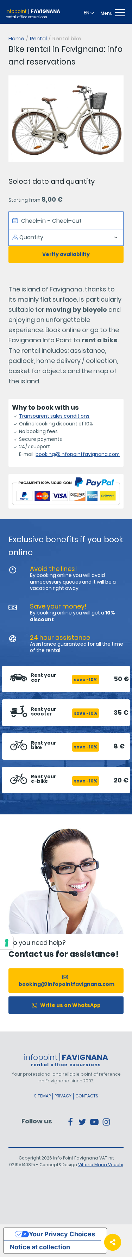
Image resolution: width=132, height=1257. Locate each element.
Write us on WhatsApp (70, 1005)
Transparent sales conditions (54, 416)
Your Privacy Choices (62, 1234)
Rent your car (43, 678)
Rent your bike (43, 745)
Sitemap (42, 1096)
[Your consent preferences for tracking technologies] (6, 942)
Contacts (86, 1096)
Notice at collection (40, 1247)
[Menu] (121, 12)
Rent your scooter (43, 712)
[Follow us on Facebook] (70, 1121)
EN (87, 12)
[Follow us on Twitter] (82, 1121)
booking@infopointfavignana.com (78, 454)
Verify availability (66, 254)
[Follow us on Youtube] (94, 1121)
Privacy (63, 1096)
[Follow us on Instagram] (106, 1121)
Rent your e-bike (43, 779)
